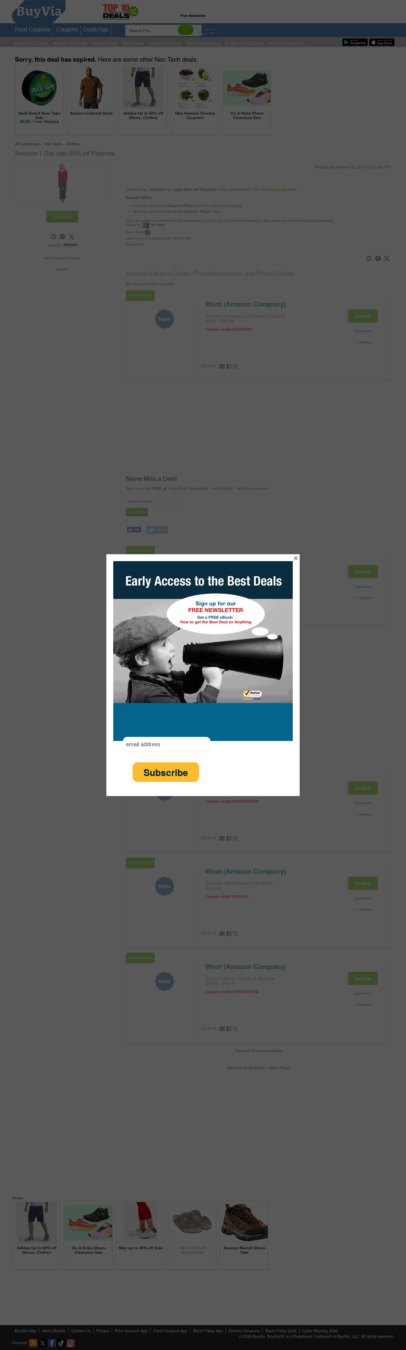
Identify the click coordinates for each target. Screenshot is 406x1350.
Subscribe (166, 772)
